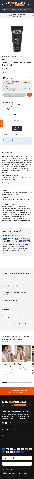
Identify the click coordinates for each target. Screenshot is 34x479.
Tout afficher (5, 341)
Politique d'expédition (21, 472)
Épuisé (14, 94)
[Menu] (2, 4)
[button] (31, 4)
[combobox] (17, 9)
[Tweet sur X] (9, 134)
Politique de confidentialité (8, 472)
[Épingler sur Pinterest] (15, 134)
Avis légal (4, 475)
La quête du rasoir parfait (11, 364)
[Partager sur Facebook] (12, 134)
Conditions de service (22, 473)
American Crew (6, 56)
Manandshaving (9, 469)
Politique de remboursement (8, 473)
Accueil (3, 21)
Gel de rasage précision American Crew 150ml (17, 21)
